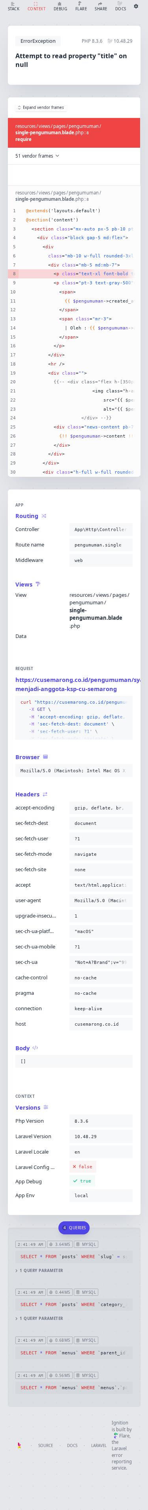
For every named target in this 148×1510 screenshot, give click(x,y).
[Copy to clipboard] (125, 529)
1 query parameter (41, 1270)
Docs (72, 1445)
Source (45, 1445)
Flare (124, 1436)
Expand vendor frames (43, 107)
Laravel (99, 1445)
